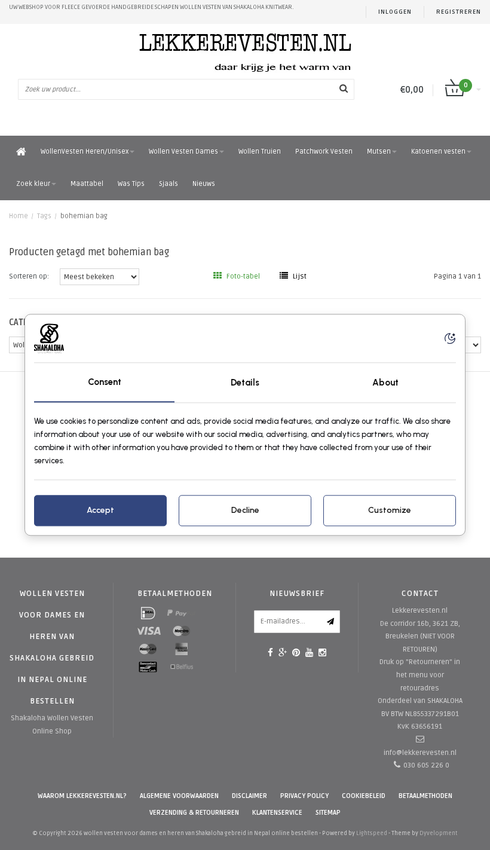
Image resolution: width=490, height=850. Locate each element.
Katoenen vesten (438, 151)
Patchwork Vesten (324, 151)
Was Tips (131, 184)
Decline (245, 511)
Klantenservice (277, 813)
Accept (100, 511)
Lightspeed (371, 833)
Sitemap (328, 813)
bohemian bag (84, 216)
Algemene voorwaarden (179, 796)
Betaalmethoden (425, 796)
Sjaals (168, 184)
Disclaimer (249, 796)
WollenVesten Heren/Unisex (84, 151)
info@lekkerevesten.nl (420, 752)
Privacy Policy (304, 796)
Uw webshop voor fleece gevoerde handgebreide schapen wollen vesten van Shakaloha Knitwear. (151, 7)
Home (18, 216)
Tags (44, 216)
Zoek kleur (33, 184)
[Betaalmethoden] (148, 613)
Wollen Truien (259, 151)
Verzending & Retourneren (194, 813)
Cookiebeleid (363, 796)
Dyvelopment (438, 833)
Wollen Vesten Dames (183, 151)
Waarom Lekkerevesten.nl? (82, 796)
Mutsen (379, 151)
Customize (389, 511)
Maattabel (87, 184)
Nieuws (203, 184)
